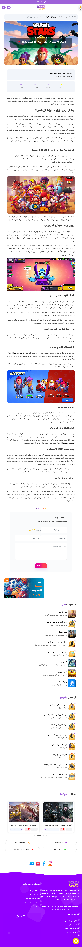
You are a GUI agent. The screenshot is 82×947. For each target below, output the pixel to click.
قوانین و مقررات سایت (71, 928)
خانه (75, 17)
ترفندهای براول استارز (36, 141)
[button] (35, 835)
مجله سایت (68, 17)
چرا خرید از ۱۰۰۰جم (73, 932)
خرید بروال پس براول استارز (65, 443)
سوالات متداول (74, 924)
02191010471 (40, 2)
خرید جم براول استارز (30, 238)
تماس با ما (75, 936)
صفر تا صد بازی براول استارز (55, 17)
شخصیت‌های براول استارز (15, 353)
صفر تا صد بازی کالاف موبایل (16, 829)
